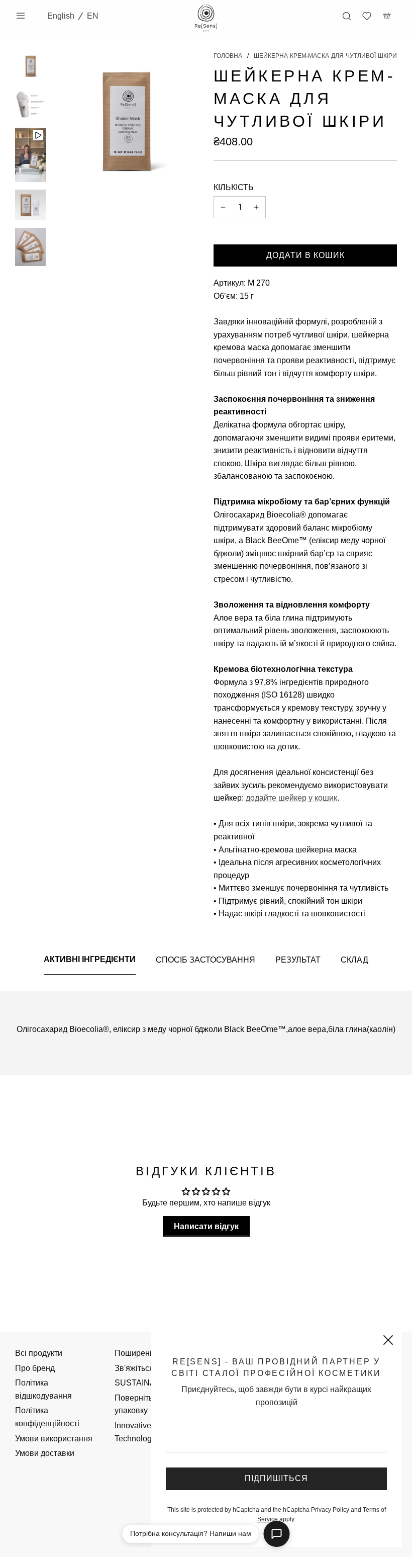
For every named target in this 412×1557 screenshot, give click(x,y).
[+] (256, 207)
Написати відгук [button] (206, 1226)
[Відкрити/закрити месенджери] (277, 1534)
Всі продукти (38, 1353)
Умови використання (53, 1438)
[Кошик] (387, 16)
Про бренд (35, 1368)
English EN (72, 16)
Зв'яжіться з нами (147, 1368)
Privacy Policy (330, 1509)
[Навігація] (20, 16)
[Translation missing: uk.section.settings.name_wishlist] (367, 16)
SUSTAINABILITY (147, 1382)
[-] (223, 207)
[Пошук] (347, 16)
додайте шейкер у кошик (291, 798)
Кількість (234, 187)
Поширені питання (149, 1353)
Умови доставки (44, 1453)
